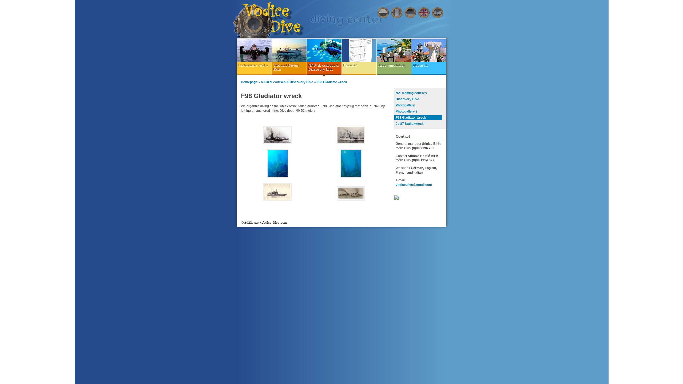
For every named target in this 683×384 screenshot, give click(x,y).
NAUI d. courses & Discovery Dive (287, 82)
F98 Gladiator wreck (332, 82)
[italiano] (397, 13)
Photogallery (405, 105)
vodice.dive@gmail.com (414, 185)
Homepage (249, 82)
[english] (424, 13)
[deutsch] (410, 13)
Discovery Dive (407, 99)
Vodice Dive (272, 19)
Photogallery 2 (407, 111)
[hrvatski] (437, 13)
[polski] (383, 13)
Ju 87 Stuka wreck (410, 124)
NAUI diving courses (411, 93)
